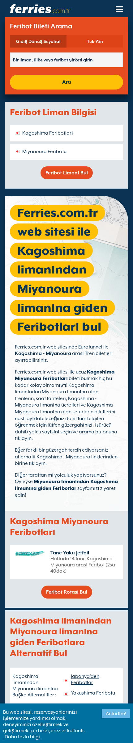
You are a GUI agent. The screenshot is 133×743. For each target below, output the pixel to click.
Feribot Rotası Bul (66, 592)
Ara (66, 82)
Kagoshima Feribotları (47, 133)
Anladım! (116, 713)
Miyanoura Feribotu (44, 151)
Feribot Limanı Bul (66, 173)
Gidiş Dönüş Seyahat (38, 41)
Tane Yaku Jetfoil (69, 553)
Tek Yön (95, 41)
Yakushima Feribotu (93, 693)
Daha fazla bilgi (22, 737)
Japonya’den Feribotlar (85, 679)
